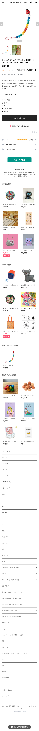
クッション (5, 543)
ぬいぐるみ (5, 463)
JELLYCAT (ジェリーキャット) (11, 616)
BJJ (3, 684)
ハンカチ (4, 671)
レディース (5, 476)
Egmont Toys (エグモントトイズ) (12, 635)
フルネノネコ (6, 678)
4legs (4, 629)
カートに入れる (19, 118)
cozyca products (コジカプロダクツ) (14, 653)
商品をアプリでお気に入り (20, 126)
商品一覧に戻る (19, 160)
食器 (3, 494)
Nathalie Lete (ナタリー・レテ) (12, 592)
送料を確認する (21, 74)
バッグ (4, 500)
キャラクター (6, 647)
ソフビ (4, 561)
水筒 (3, 549)
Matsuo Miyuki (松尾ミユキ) (11, 598)
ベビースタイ (6, 488)
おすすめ (4, 457)
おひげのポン (6, 586)
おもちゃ (4, 470)
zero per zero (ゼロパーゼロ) (12, 604)
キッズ (4, 506)
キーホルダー (6, 696)
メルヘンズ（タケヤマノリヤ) (10, 580)
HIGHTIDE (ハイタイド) (9, 610)
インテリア (5, 537)
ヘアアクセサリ (6, 482)
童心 (3, 665)
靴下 (3, 518)
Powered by (17, 711)
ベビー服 (4, 512)
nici (3, 659)
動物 (3, 641)
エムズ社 (4, 574)
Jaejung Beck (7, 690)
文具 (3, 531)
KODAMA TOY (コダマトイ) (11, 567)
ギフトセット (5, 555)
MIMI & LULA (6, 623)
